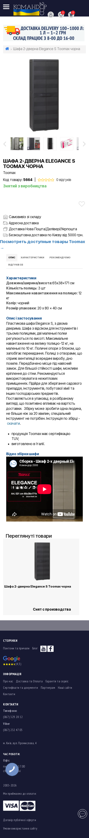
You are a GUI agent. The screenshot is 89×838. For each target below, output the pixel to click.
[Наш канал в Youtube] (43, 648)
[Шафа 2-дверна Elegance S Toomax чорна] (44, 95)
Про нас (8, 681)
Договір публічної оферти (19, 820)
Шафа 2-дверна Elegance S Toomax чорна (37, 586)
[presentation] (4, 143)
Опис (11, 257)
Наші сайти (65, 688)
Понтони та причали (16, 648)
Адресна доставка (24, 223)
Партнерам (48, 688)
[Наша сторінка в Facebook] (50, 648)
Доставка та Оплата (29, 681)
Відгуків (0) (15, 264)
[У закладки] (82, 204)
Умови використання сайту (20, 828)
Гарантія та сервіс (57, 681)
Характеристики (32, 257)
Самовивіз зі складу (25, 217)
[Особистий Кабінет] (49, 14)
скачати (13, 423)
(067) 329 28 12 (13, 717)
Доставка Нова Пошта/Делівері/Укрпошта (43, 229)
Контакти (9, 694)
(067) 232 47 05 (13, 730)
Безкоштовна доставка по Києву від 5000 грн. (46, 235)
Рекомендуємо (59, 257)
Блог (35, 648)
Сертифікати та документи (20, 688)
